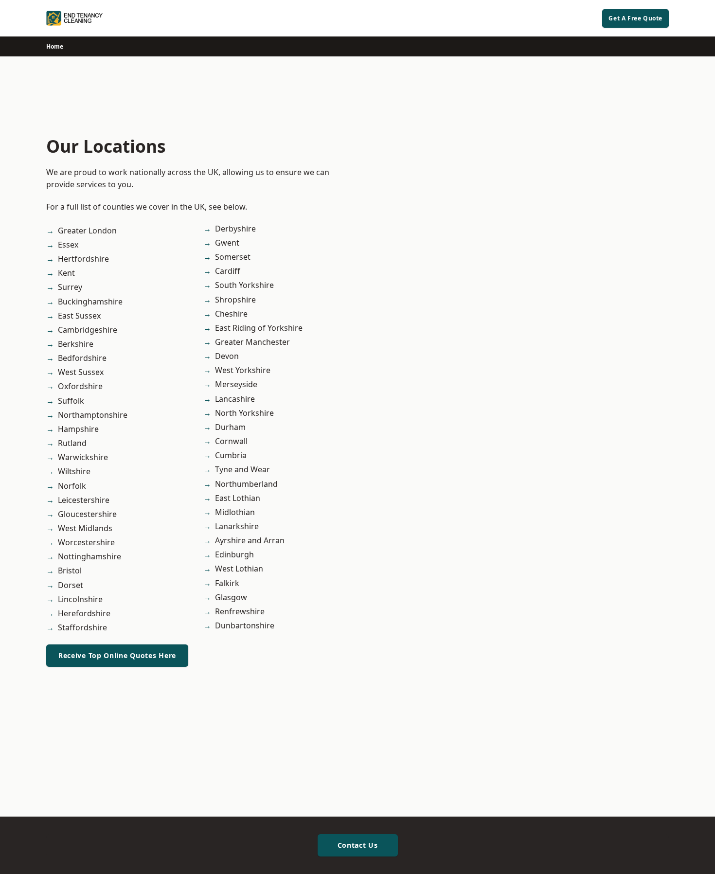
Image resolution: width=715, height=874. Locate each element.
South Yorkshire (244, 285)
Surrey (70, 287)
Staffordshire (82, 627)
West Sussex (81, 372)
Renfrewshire (240, 611)
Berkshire (75, 344)
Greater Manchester (252, 342)
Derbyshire (235, 228)
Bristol (70, 570)
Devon (227, 356)
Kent (66, 273)
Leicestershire (83, 500)
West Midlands (85, 528)
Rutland (72, 443)
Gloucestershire (87, 514)
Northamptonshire (92, 415)
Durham (230, 427)
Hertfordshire (83, 258)
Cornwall (231, 441)
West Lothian (239, 568)
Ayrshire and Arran (250, 540)
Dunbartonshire (244, 625)
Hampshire (78, 429)
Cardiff (227, 271)
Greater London (87, 230)
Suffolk (71, 400)
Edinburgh (234, 554)
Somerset (232, 256)
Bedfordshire (82, 358)
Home (54, 46)
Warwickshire (83, 457)
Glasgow (231, 597)
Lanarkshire (237, 526)
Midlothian (235, 512)
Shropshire (235, 299)
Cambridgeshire (87, 329)
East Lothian (237, 498)
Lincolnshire (80, 599)
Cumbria (231, 455)
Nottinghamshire (89, 556)
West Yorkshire (242, 370)
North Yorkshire (244, 413)
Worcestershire (86, 542)
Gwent (227, 242)
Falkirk (227, 583)
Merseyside (236, 384)
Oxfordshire (80, 386)
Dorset (70, 585)
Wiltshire (74, 471)
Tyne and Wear (242, 469)
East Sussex (79, 315)
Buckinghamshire (90, 301)
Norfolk (72, 486)
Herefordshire (84, 613)
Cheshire (231, 313)
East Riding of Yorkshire (259, 327)
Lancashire (235, 398)
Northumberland (246, 484)
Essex (68, 244)
